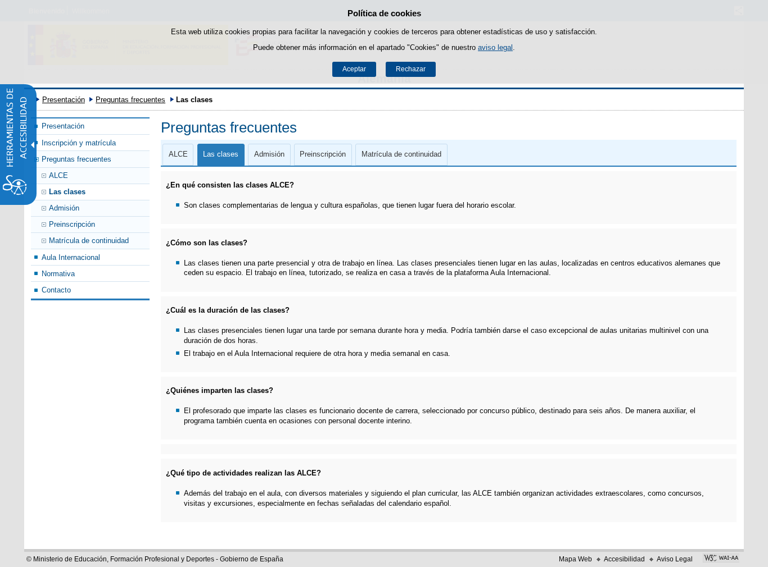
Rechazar (411, 69)
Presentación (63, 99)
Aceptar (354, 69)
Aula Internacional (71, 257)
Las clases (67, 192)
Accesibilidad (624, 559)
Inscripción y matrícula (79, 143)
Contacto (56, 290)
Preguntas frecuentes (130, 99)
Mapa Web (575, 559)
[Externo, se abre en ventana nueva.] (721, 559)
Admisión (64, 208)
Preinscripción (72, 224)
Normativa (58, 273)
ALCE (58, 175)
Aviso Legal (675, 559)
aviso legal (495, 47)
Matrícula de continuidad (89, 240)
